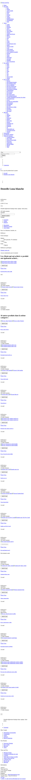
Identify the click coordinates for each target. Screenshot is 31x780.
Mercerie (6, 746)
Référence (3, 233)
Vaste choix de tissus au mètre (11, 756)
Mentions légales (8, 752)
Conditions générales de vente (11, 754)
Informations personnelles (10, 732)
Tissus (5, 747)
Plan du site (6, 761)
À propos (6, 755)
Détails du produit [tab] (8, 226)
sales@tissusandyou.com (14, 774)
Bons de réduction (8, 738)
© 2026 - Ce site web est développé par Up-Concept (13, 778)
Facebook (6, 219)
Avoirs (5, 735)
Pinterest (6, 222)
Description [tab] (6, 225)
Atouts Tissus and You (9, 758)
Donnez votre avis (5, 250)
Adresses (6, 736)
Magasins (6, 762)
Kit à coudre (6, 744)
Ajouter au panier (5, 215)
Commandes (7, 734)
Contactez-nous (7, 759)
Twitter (5, 221)
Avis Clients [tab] (6, 228)
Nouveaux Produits (8, 743)
